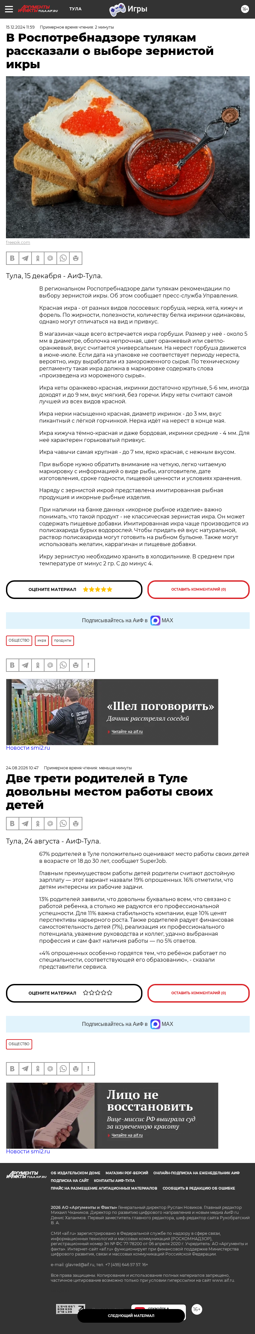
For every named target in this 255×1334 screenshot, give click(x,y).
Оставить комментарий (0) (198, 589)
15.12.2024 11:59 (20, 27)
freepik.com (18, 242)
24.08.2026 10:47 (22, 767)
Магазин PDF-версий (127, 1173)
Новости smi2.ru (28, 748)
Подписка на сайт (70, 1181)
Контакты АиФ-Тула (114, 1181)
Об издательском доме (75, 1173)
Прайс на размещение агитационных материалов (104, 1188)
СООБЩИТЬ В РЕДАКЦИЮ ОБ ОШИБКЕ (199, 1188)
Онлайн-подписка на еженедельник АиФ (196, 1173)
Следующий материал (131, 1316)
